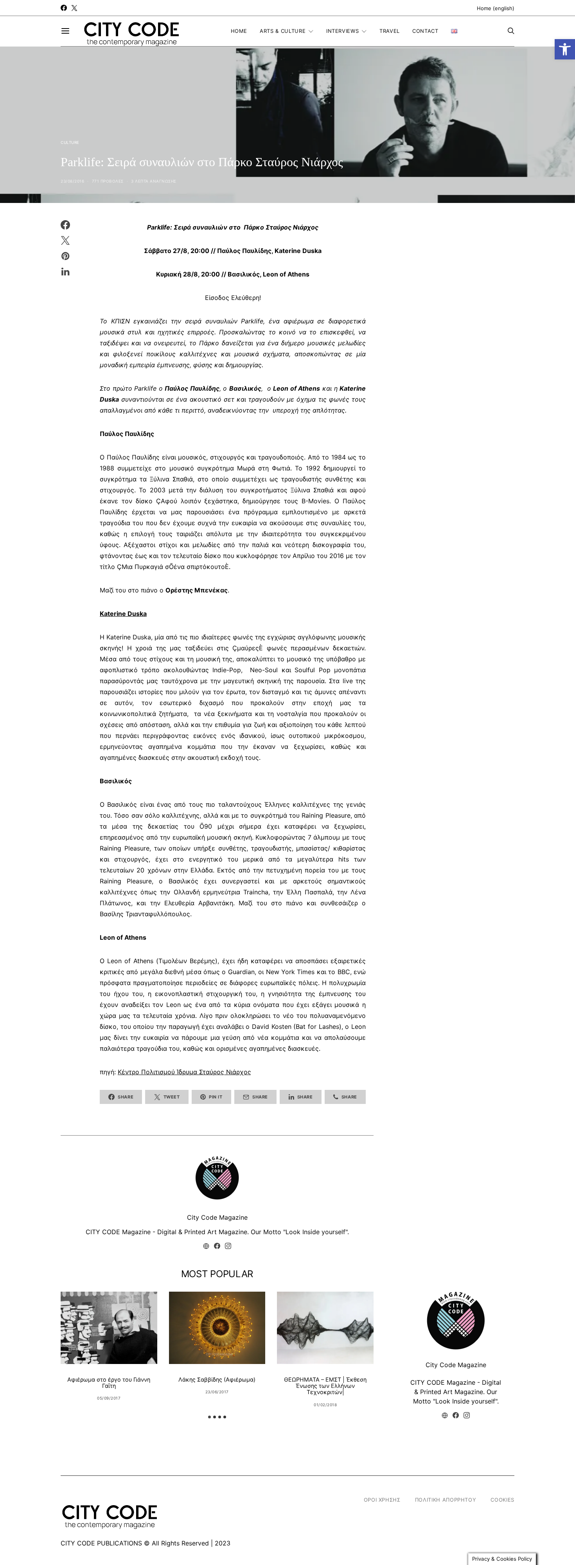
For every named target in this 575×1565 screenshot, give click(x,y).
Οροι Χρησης (382, 1500)
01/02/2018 (325, 1404)
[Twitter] (74, 8)
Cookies (502, 1500)
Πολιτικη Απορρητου (445, 1500)
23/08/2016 (72, 181)
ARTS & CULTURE (282, 31)
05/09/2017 (108, 1398)
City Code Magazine (217, 1217)
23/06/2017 (217, 1391)
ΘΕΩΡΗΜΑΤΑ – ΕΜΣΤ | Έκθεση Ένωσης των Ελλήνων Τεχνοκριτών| (325, 1385)
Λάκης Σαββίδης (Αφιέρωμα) (216, 1379)
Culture (70, 142)
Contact (425, 31)
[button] (565, 49)
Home (239, 31)
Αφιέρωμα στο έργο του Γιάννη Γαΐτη (108, 1382)
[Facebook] (64, 8)
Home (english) (495, 8)
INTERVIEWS (342, 31)
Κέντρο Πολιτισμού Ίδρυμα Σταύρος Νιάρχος (184, 1072)
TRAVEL (389, 31)
